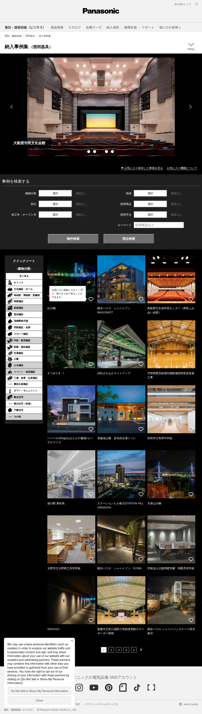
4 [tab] (107, 152)
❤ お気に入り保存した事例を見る (142, 168)
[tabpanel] (101, 106)
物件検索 (73, 238)
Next (191, 107)
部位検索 (129, 238)
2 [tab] (95, 152)
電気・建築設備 (13, 36)
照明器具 (30, 36)
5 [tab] (113, 152)
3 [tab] (101, 152)
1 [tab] (89, 152)
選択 (55, 193)
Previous (11, 107)
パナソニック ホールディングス (101, 704)
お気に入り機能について (182, 168)
